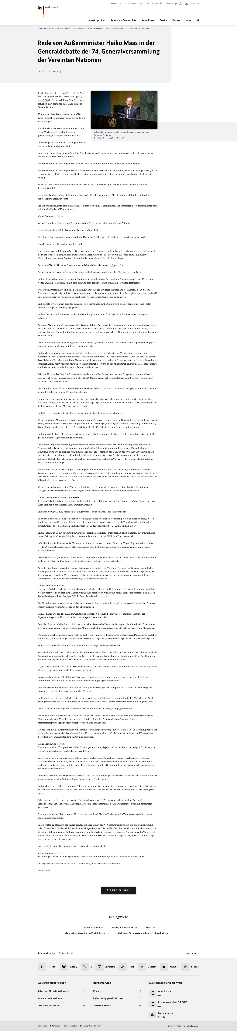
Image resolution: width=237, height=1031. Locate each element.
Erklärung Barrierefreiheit (90, 1026)
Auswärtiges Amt (96, 20)
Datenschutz (55, 1026)
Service (163, 20)
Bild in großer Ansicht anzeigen (124, 110)
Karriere (176, 20)
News (188, 21)
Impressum (42, 1026)
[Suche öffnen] (198, 20)
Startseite (42, 28)
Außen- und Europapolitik (123, 20)
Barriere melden (70, 1026)
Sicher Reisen (148, 20)
